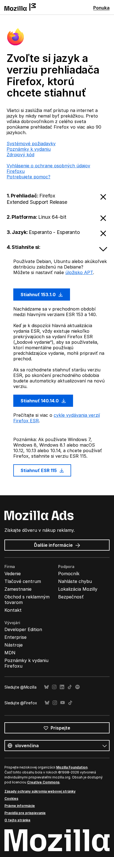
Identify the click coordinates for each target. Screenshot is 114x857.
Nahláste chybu (75, 581)
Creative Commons (43, 782)
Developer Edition (23, 629)
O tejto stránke (17, 820)
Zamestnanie (18, 589)
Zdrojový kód (20, 154)
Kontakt (13, 610)
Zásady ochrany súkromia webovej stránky (40, 791)
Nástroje (13, 645)
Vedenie (12, 573)
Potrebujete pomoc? (28, 176)
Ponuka (101, 8)
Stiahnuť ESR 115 (39, 470)
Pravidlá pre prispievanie (25, 813)
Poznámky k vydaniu (29, 149)
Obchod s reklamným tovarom (27, 599)
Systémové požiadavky (31, 143)
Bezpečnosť (71, 597)
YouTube (62, 702)
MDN (9, 652)
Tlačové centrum (22, 581)
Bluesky (46, 687)
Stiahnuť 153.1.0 (38, 294)
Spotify (77, 687)
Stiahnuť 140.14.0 (40, 400)
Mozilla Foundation (71, 767)
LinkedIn (62, 687)
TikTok (69, 687)
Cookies (11, 798)
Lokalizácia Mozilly (77, 589)
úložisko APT (79, 272)
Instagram (54, 687)
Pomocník (68, 573)
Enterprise (15, 637)
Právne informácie (19, 806)
